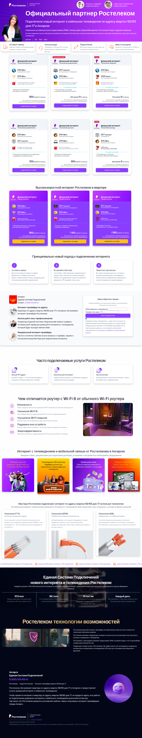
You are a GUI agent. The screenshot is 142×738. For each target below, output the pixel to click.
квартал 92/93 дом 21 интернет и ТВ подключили (49, 564)
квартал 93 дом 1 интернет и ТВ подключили (89, 564)
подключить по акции (28, 241)
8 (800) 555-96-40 (120, 6)
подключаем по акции (28, 106)
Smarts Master (36, 720)
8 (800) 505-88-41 (92, 6)
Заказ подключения (108, 316)
